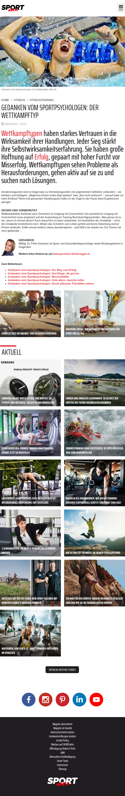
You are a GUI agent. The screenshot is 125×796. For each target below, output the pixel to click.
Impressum (62, 764)
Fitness (19, 100)
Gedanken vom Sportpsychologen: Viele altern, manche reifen (46, 280)
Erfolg (42, 157)
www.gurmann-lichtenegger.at (71, 253)
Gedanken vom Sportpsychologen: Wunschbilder (38, 276)
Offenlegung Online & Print (62, 748)
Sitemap (63, 768)
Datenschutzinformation (62, 732)
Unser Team (62, 760)
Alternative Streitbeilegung (62, 756)
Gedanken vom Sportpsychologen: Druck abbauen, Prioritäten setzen (51, 283)
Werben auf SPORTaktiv (62, 744)
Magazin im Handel (62, 728)
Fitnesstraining (42, 100)
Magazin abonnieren (62, 724)
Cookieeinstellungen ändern (62, 736)
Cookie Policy (62, 740)
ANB (63, 752)
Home (5, 100)
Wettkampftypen (21, 133)
